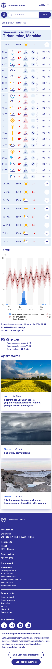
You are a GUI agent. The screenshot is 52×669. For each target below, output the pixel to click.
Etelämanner (6, 612)
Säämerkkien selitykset (12, 330)
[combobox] (25, 15)
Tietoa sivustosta (8, 576)
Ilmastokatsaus (8, 600)
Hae (45, 14)
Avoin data (5, 603)
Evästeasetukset (8, 585)
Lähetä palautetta (8, 570)
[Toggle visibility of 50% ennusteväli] (17, 317)
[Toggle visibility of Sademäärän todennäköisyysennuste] (26, 314)
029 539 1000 (7, 558)
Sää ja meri (7, 23)
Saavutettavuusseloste (11, 579)
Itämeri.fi (5, 609)
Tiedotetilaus (7, 582)
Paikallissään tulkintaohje (13, 327)
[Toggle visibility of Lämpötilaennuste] (18, 319)
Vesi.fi (4, 606)
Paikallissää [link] (20, 23)
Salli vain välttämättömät (26, 654)
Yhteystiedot (6, 567)
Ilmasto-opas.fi (7, 597)
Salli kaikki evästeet (26, 661)
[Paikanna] (4, 15)
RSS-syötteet (7, 573)
